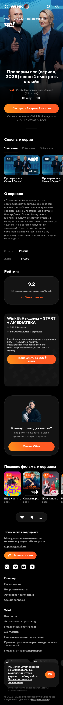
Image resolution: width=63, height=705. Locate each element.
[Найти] (48, 7)
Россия (23, 250)
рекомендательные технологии (20, 671)
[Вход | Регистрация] (57, 7)
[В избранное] (22, 517)
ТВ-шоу (24, 258)
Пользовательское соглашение (20, 681)
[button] (6, 6)
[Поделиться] (31, 517)
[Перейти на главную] (27, 6)
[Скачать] (41, 517)
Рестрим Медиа (40, 699)
